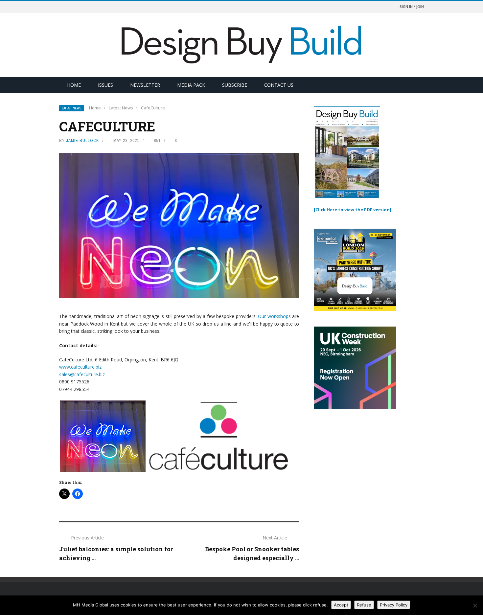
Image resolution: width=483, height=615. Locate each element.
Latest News (71, 108)
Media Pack (191, 85)
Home (74, 85)
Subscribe (234, 85)
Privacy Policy (393, 604)
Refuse (364, 604)
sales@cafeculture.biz (82, 374)
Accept (341, 604)
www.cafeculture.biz (80, 367)
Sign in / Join (412, 6)
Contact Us (278, 85)
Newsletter (145, 85)
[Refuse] (475, 605)
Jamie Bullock (82, 140)
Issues (105, 85)
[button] (102, 436)
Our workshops (274, 316)
